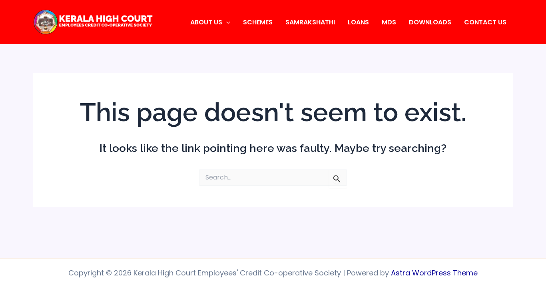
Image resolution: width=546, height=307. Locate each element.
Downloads (430, 22)
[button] (226, 22)
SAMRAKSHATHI (310, 22)
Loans (358, 22)
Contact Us (485, 22)
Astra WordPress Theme (434, 273)
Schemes (258, 22)
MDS (389, 22)
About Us (206, 22)
